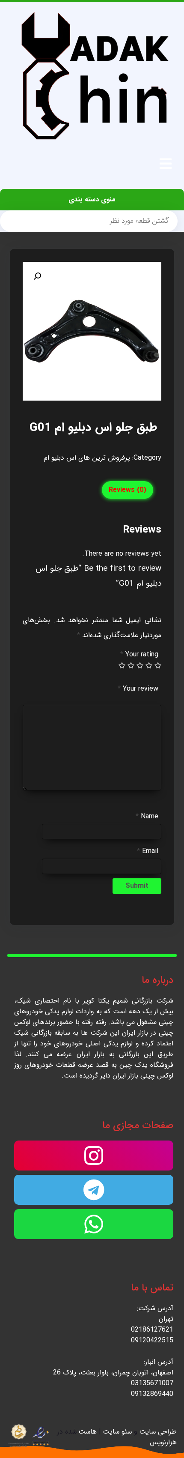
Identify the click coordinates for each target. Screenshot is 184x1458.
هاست (88, 1431)
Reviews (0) (127, 490)
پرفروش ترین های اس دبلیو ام (87, 457)
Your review (138, 688)
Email (147, 851)
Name (147, 816)
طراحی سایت (158, 1431)
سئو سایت (117, 1431)
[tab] (127, 490)
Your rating (139, 654)
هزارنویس (163, 1442)
